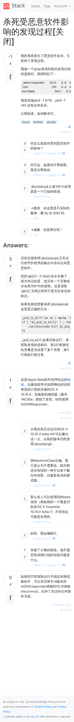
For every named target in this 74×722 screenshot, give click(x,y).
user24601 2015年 (45, 485)
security (51, 122)
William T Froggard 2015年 (49, 153)
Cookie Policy (43, 706)
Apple (35, 6)
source (66, 131)
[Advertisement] (37, 649)
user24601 (65, 412)
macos (25, 122)
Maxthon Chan (42, 196)
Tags (47, 6)
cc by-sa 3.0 (31, 716)
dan (36, 218)
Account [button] (61, 6)
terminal (38, 122)
